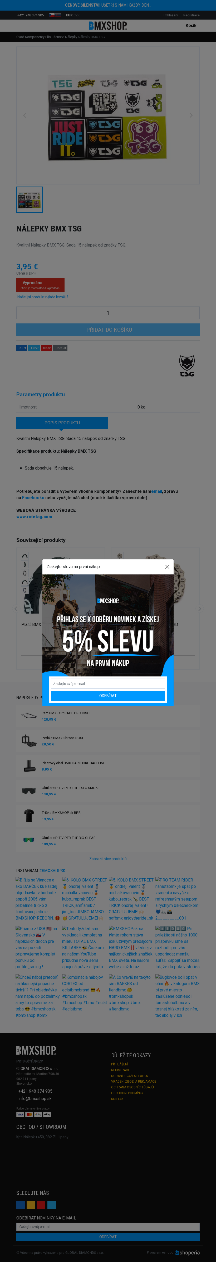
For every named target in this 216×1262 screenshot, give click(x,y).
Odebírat (108, 696)
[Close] (167, 567)
